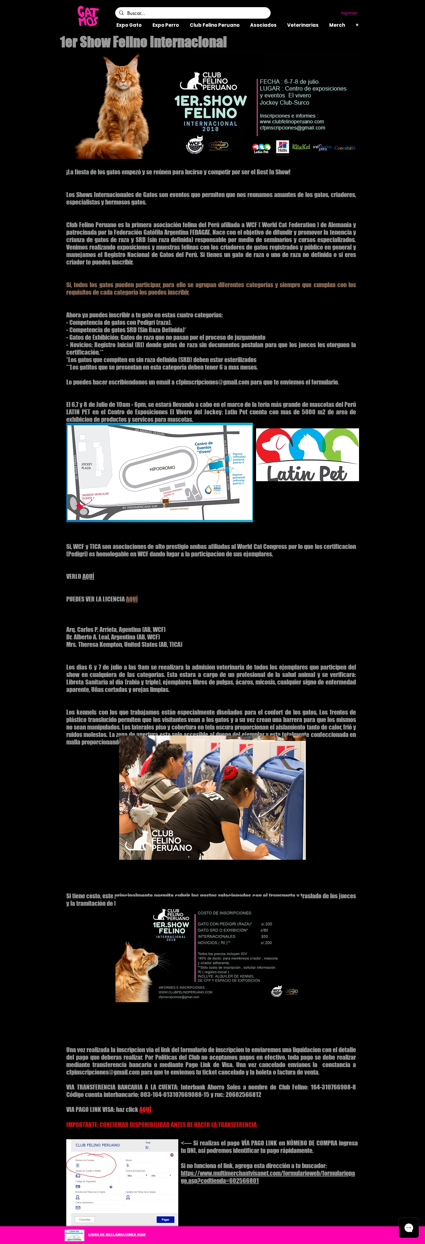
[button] (285, 12)
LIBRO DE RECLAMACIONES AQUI (117, 1234)
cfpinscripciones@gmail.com (212, 382)
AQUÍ (88, 576)
